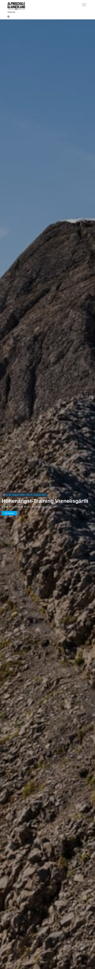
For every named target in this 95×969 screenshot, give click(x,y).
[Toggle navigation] (84, 4)
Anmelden (11, 12)
